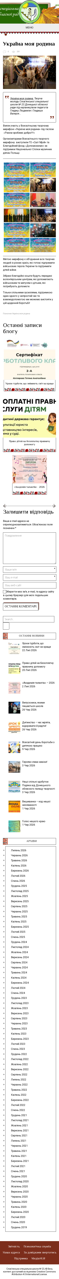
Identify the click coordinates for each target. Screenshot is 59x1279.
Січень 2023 (18, 1048)
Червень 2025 (19, 911)
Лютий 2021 (18, 1166)
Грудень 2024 (19, 942)
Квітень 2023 (18, 1033)
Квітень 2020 (18, 1206)
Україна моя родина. (22, 98)
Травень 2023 (19, 1028)
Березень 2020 (20, 1211)
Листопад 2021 (20, 1120)
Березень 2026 (20, 870)
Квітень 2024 (18, 977)
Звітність (14, 1247)
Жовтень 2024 (19, 952)
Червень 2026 (19, 855)
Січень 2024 (18, 992)
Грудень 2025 (19, 885)
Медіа (38, 1259)
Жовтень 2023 (19, 1008)
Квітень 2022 (18, 1094)
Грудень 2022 (19, 1054)
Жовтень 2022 (19, 1064)
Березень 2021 (20, 1161)
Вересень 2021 (20, 1130)
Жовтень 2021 (19, 1125)
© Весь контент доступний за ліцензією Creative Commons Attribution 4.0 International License (29, 1272)
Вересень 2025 (20, 901)
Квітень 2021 (18, 1155)
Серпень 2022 (19, 1074)
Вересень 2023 (20, 1013)
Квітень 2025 (18, 921)
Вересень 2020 (20, 1191)
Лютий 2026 (18, 875)
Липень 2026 (18, 850)
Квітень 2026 (18, 865)
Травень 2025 (19, 916)
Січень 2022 (18, 1110)
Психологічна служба (37, 1247)
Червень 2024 (19, 967)
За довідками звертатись (40, 1253)
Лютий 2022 (18, 1105)
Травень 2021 (19, 1150)
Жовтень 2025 (19, 896)
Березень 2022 (20, 1100)
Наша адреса (11, 1253)
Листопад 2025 (20, 891)
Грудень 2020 (19, 1176)
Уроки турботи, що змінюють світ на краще (30, 384)
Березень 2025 (20, 926)
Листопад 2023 (20, 1003)
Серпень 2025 (19, 906)
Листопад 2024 (20, 947)
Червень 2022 (19, 1084)
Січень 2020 (18, 1222)
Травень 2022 (19, 1089)
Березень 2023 (20, 1038)
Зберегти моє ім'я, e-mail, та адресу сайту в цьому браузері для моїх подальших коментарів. (28, 595)
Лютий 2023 (18, 1043)
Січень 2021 (18, 1171)
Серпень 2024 (19, 962)
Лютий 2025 (18, 931)
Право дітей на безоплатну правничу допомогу (29, 443)
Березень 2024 (20, 982)
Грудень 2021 (19, 1115)
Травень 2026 (19, 860)
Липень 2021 (18, 1140)
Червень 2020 (19, 1196)
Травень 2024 (19, 972)
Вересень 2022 (20, 1069)
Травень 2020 (19, 1201)
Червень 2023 (19, 1023)
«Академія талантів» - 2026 (29, 487)
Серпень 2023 (19, 1018)
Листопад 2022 (20, 1059)
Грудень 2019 (19, 1227)
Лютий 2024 (18, 987)
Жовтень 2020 (19, 1186)
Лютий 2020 (18, 1217)
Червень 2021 (19, 1145)
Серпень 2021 (19, 1135)
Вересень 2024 (20, 957)
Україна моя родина (21, 314)
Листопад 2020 (20, 1181)
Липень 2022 (18, 1079)
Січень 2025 (18, 937)
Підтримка (21, 1259)
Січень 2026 (18, 880)
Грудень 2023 (19, 998)
